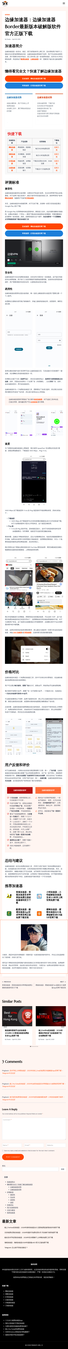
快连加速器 (38, 399)
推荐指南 (7, 14)
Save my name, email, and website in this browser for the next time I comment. (29, 1151)
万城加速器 (9, 1306)
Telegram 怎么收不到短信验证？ (16, 1247)
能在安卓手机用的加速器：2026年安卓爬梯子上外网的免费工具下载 (29, 1237)
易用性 (12, 1200)
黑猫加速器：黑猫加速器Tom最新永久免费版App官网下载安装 (51, 985)
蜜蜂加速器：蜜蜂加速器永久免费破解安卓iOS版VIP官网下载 (54, 913)
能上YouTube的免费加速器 (14, 1329)
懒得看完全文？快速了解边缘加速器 (20, 1184)
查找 (3, 1166)
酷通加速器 (25, 59)
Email (27, 1145)
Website (50, 1145)
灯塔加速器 (30, 198)
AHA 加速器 (17, 632)
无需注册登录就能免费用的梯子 (16, 1326)
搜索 (62, 1169)
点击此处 (34, 402)
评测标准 (10, 1192)
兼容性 (12, 1195)
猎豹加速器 (9, 1294)
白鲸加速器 (9, 1300)
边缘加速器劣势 (15, 1190)
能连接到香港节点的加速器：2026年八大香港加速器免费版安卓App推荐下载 (17, 1033)
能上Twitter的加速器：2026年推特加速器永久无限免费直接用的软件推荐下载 (32, 1227)
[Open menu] (64, 3)
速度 (11, 1202)
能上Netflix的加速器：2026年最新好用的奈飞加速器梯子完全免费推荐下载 (51, 1033)
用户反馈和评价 (12, 1208)
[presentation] (9, 896)
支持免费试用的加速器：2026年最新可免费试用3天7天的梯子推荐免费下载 (31, 1232)
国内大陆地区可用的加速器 (14, 1323)
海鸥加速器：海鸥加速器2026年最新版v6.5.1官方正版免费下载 (27, 1243)
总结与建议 (11, 1210)
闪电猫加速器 (10, 1303)
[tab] (30, 1046)
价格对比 (10, 1205)
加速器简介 (11, 1182)
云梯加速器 (34, 59)
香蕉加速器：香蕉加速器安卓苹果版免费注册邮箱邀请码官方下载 (23, 897)
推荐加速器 (11, 1213)
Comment (7, 1120)
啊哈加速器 (9, 198)
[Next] (62, 1025)
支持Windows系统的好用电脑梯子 (17, 1332)
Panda (8, 39)
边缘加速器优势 (15, 1187)
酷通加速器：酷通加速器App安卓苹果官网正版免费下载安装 (23, 913)
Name (5, 1145)
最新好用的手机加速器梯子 (14, 1335)
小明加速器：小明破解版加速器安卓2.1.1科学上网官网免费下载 (54, 896)
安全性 (12, 1197)
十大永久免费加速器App (14, 1320)
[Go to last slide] (5, 1025)
